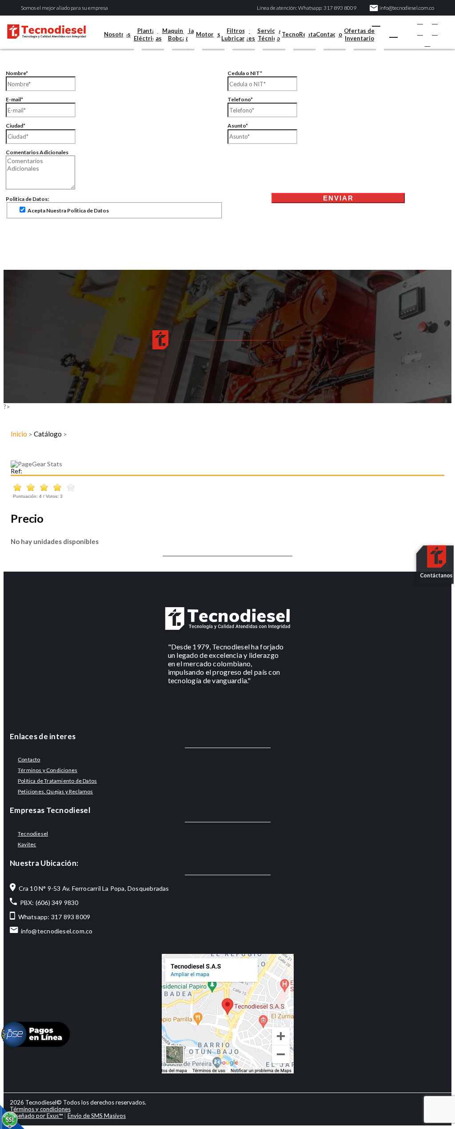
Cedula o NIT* (245, 73)
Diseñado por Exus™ (36, 1115)
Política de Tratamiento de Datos (57, 780)
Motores (208, 34)
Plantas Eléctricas (148, 34)
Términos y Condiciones (47, 770)
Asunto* (238, 125)
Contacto (329, 34)
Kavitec (27, 844)
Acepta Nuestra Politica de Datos (68, 210)
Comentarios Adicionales (37, 152)
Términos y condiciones (40, 1109)
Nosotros (117, 34)
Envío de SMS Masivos (97, 1115)
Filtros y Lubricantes (238, 34)
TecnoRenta (299, 34)
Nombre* (17, 73)
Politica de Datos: (27, 199)
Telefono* (240, 99)
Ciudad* (15, 125)
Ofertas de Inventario (359, 34)
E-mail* (14, 99)
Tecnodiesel (33, 833)
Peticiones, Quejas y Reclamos (55, 791)
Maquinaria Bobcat (178, 34)
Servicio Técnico (268, 34)
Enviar (338, 198)
